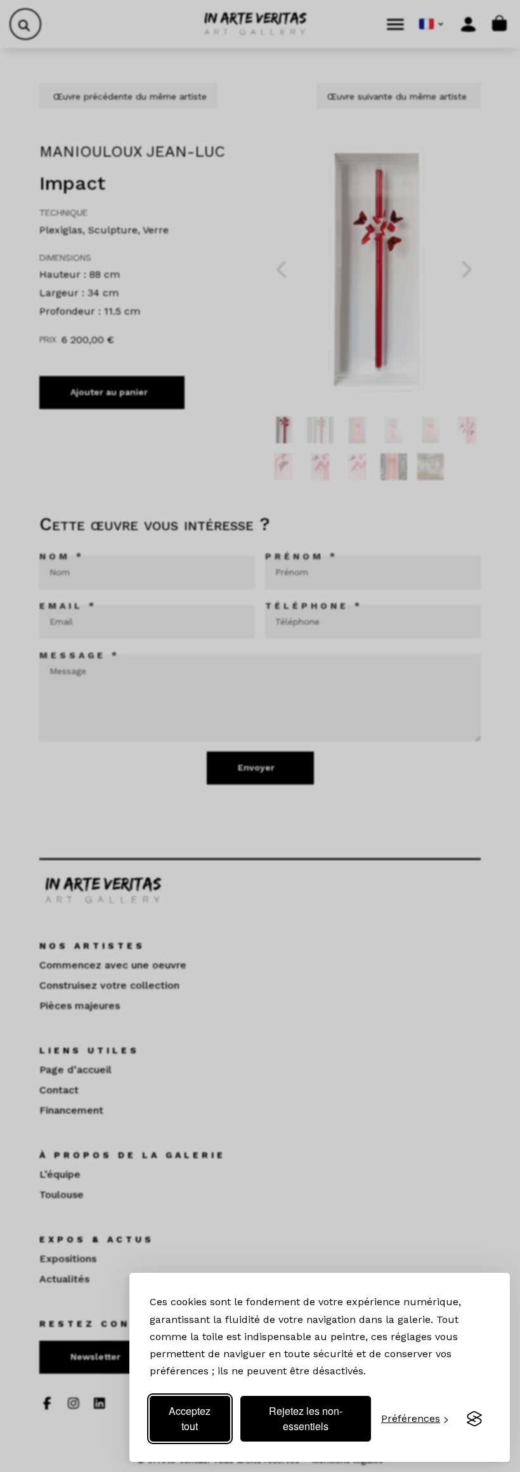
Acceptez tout (190, 1418)
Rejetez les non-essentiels (305, 1418)
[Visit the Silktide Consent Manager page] (474, 1419)
